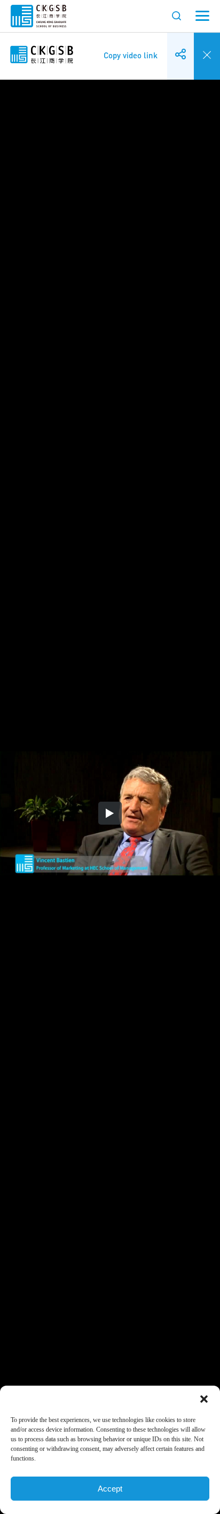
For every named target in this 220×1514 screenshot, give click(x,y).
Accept (110, 1488)
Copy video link (131, 47)
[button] (204, 1399)
